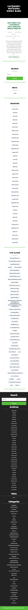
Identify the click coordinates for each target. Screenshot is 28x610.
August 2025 (15, 152)
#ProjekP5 (15, 330)
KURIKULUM (14, 556)
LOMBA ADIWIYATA (14, 560)
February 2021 (15, 239)
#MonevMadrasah (15, 291)
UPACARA (14, 594)
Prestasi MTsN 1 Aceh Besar (15, 382)
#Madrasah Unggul (14, 288)
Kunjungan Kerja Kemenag (14, 554)
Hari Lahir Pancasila (14, 598)
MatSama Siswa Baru (10, 36)
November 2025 (15, 141)
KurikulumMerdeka (14, 364)
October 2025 (15, 145)
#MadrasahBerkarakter (15, 273)
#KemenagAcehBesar (14, 270)
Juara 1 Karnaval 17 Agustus (14, 571)
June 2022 (15, 213)
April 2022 (15, 221)
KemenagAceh (14, 355)
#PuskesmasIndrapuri (15, 333)
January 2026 (15, 134)
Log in (15, 93)
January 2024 (15, 181)
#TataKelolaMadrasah (15, 339)
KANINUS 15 (14, 531)
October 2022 (15, 199)
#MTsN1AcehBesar (15, 297)
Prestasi (14, 569)
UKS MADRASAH (14, 592)
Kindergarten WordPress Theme (10, 608)
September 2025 (15, 148)
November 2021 (15, 228)
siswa (11, 385)
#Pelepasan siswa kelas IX (14, 309)
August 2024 (15, 174)
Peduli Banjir (14, 509)
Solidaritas (14, 588)
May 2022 (15, 217)
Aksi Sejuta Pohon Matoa (14, 534)
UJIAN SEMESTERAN (14, 590)
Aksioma (14, 516)
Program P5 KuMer (14, 586)
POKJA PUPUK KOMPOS (14, 562)
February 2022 (15, 224)
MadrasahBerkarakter (15, 367)
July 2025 (15, 156)
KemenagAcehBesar (14, 361)
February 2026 (15, 130)
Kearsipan (14, 520)
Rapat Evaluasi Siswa (14, 549)
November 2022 (15, 195)
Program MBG (14, 573)
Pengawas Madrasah (14, 567)
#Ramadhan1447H (15, 336)
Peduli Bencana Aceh (14, 511)
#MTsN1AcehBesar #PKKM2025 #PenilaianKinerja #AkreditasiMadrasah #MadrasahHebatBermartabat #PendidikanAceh (15, 303)
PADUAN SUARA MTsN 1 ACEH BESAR (14, 565)
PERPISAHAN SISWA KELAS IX (14, 545)
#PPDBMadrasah (14, 324)
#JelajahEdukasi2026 (14, 264)
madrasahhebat (14, 370)
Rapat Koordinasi (14, 551)
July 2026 (15, 112)
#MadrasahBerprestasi (15, 276)
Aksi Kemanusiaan (14, 507)
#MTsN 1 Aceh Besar (14, 294)
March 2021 (15, 235)
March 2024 (15, 177)
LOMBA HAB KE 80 (14, 528)
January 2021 (15, 242)
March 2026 (15, 127)
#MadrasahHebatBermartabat (15, 279)
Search (14, 78)
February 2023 (15, 184)
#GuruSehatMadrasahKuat (15, 261)
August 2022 (15, 206)
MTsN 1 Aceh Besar (18, 32)
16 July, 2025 (10, 32)
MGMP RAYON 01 (14, 522)
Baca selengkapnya (14, 57)
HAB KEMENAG (14, 526)
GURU (14, 518)
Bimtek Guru (14, 539)
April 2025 (15, 166)
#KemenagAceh (18, 267)
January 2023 (15, 188)
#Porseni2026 (15, 321)
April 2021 (15, 231)
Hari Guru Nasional (14, 596)
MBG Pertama (14, 575)
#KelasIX (10, 267)
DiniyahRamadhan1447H (14, 349)
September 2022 (15, 203)
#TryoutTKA (14, 342)
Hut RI (14, 600)
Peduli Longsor (14, 513)
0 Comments (13, 34)
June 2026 (15, 116)
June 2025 (15, 159)
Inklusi (14, 541)
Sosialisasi (14, 524)
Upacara (17, 385)
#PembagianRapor (15, 312)
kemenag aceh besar (14, 358)
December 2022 (15, 192)
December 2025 (15, 138)
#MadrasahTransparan (15, 285)
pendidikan (11, 379)
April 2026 (15, 123)
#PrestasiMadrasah (14, 327)
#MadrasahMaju (14, 282)
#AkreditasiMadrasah (15, 258)
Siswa (18, 36)
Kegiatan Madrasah (14, 533)
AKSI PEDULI (14, 505)
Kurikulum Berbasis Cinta (14, 558)
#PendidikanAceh (15, 318)
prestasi (18, 379)
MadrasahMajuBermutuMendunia (15, 373)
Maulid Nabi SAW (14, 543)
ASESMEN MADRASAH (14, 537)
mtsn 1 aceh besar (15, 376)
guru (19, 352)
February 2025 (15, 170)
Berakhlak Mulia (14, 346)
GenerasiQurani (12, 352)
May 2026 (15, 120)
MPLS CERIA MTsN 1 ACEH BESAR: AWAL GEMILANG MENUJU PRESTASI (14, 25)
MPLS (15, 36)
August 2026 (15, 109)
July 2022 (15, 210)
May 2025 (15, 163)
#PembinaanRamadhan (15, 315)
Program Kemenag (14, 547)
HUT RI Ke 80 (14, 603)
